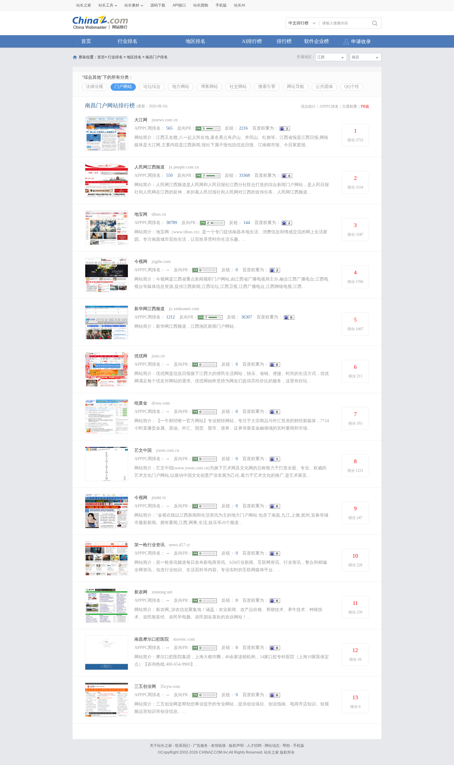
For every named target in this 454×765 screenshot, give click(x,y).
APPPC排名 (328, 106)
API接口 (179, 5)
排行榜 (284, 41)
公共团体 (324, 86)
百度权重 (349, 106)
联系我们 (182, 745)
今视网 (140, 261)
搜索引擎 (266, 86)
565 (169, 128)
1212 (170, 317)
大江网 (140, 120)
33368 (244, 175)
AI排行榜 (252, 41)
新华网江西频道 (149, 308)
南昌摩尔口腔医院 (151, 639)
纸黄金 (140, 403)
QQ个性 (351, 86)
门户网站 (123, 86)
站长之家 (83, 5)
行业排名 (127, 41)
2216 (243, 128)
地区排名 (195, 41)
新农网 (140, 592)
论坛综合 (152, 86)
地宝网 (140, 214)
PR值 (365, 106)
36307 (246, 317)
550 (169, 175)
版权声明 (236, 745)
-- (167, 270)
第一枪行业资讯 (149, 545)
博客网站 (209, 86)
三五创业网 (145, 686)
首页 (86, 41)
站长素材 (131, 5)
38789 (171, 222)
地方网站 (180, 86)
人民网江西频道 (149, 167)
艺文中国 (143, 450)
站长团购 (200, 5)
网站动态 (272, 745)
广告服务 (200, 745)
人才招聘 (254, 745)
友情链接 (218, 745)
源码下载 (157, 5)
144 (246, 222)
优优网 (140, 356)
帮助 (286, 745)
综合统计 (308, 106)
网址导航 (295, 86)
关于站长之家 (161, 745)
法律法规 (94, 86)
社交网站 (238, 86)
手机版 (298, 745)
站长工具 (106, 5)
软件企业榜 (316, 41)
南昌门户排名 (156, 57)
